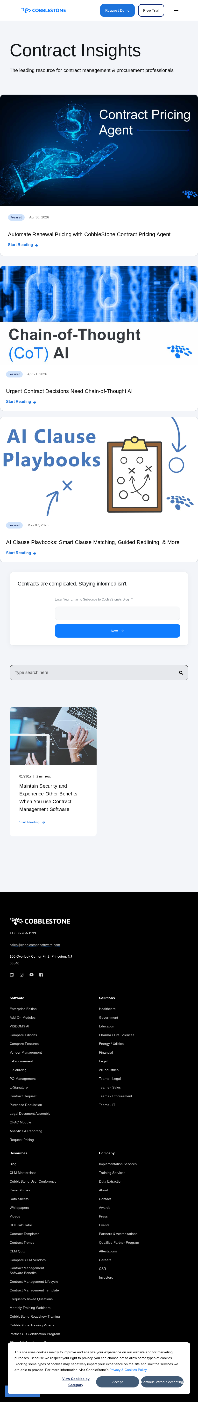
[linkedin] (13, 975)
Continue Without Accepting (162, 1382)
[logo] (40, 921)
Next (114, 631)
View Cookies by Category (76, 1382)
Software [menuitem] (17, 998)
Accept (117, 1382)
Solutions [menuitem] (107, 998)
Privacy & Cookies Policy (128, 1370)
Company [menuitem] (107, 1153)
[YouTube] (31, 975)
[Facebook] (39, 975)
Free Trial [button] (151, 10)
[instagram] (22, 975)
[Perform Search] (181, 673)
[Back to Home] (43, 10)
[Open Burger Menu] (176, 10)
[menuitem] (23, 1008)
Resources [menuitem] (18, 1153)
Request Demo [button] (117, 10)
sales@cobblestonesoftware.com (35, 945)
